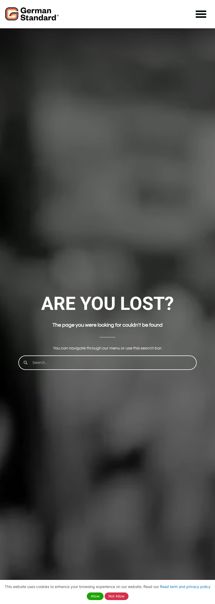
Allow (95, 596)
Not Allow (117, 596)
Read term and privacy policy (185, 586)
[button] (201, 14)
